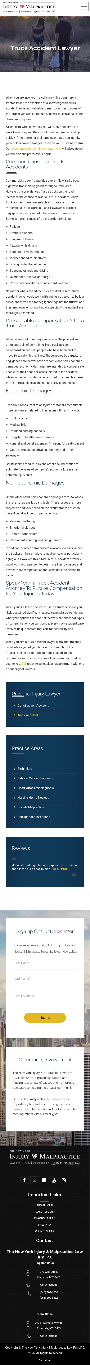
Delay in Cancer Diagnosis (35, 778)
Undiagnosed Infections (34, 817)
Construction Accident (33, 705)
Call (24, 663)
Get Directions (48, 1284)
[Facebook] (24, 1180)
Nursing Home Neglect (33, 797)
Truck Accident (28, 715)
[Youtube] (54, 1180)
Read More (60, 868)
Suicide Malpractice (31, 807)
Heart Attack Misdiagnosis (36, 788)
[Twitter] (34, 1180)
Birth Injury (25, 769)
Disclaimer (45, 1360)
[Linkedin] (44, 1180)
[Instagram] (64, 1180)
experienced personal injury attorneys (36, 148)
